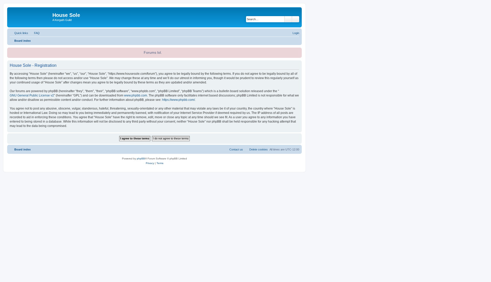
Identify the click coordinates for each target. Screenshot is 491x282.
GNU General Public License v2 (32, 95)
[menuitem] (34, 33)
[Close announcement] (297, 51)
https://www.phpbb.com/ (178, 100)
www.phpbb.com (135, 95)
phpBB (141, 158)
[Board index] (30, 16)
